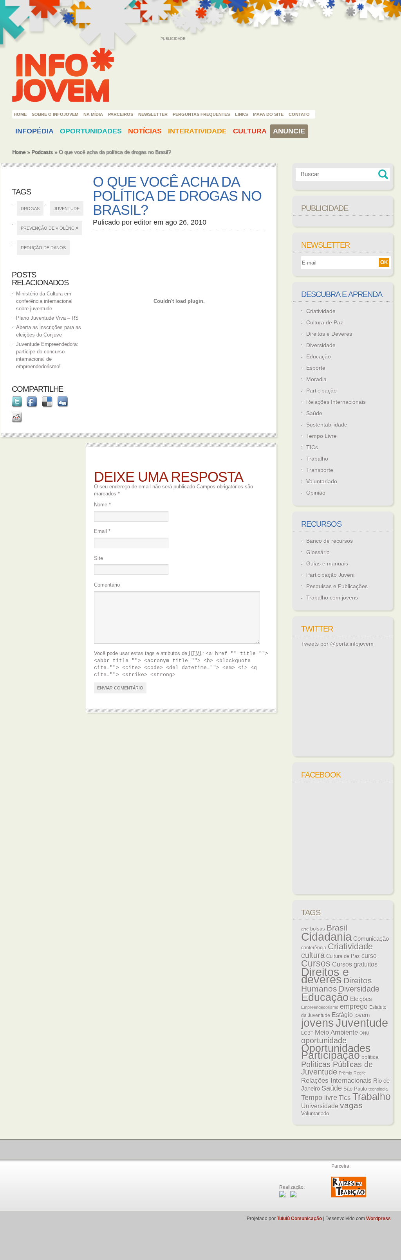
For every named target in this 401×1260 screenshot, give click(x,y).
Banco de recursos (329, 541)
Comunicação (371, 938)
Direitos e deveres (325, 976)
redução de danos (43, 247)
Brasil (337, 927)
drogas (30, 208)
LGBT (307, 1033)
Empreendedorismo (319, 1007)
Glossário (318, 552)
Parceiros (120, 114)
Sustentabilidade (326, 424)
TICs (312, 447)
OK (384, 262)
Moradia (316, 379)
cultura (313, 955)
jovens (317, 1023)
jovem (362, 1015)
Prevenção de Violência (49, 228)
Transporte (319, 470)
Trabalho (317, 458)
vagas (351, 1105)
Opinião (315, 493)
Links (241, 114)
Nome (102, 505)
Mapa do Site (268, 114)
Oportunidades (91, 131)
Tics (345, 1098)
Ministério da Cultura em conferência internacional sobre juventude (44, 301)
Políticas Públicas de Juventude (337, 1068)
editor (143, 222)
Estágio (342, 1015)
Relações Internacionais (336, 402)
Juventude (66, 208)
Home (20, 114)
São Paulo (355, 1089)
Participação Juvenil (331, 575)
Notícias (145, 131)
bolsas (317, 929)
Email (102, 531)
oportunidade (324, 1040)
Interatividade (197, 131)
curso (369, 955)
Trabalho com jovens (332, 597)
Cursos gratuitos (355, 964)
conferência (313, 947)
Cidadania (326, 936)
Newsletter (153, 114)
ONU (364, 1033)
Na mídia (93, 114)
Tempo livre (319, 1098)
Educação (318, 356)
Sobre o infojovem (55, 114)
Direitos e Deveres (329, 334)
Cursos (316, 963)
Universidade (319, 1106)
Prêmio (345, 1073)
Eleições (361, 998)
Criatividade (321, 311)
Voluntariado (321, 481)
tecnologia (378, 1089)
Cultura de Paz (324, 322)
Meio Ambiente (336, 1032)
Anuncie (289, 131)
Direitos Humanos (336, 985)
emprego (354, 1006)
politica (370, 1057)
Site (98, 558)
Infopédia (34, 131)
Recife (360, 1073)
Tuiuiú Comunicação (299, 1218)
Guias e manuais (327, 563)
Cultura (250, 131)
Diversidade (321, 345)
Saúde (314, 413)
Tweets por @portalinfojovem (337, 644)
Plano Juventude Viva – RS (47, 318)
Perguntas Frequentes (201, 114)
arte (305, 929)
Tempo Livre (321, 436)
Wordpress (378, 1218)
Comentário (107, 585)
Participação (321, 390)
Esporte (315, 368)
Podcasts (42, 152)
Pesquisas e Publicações (337, 586)
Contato (299, 114)
